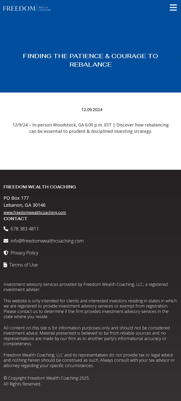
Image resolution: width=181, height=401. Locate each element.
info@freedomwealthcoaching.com (46, 241)
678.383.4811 (24, 229)
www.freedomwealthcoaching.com (35, 212)
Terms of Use (23, 265)
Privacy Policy (23, 253)
